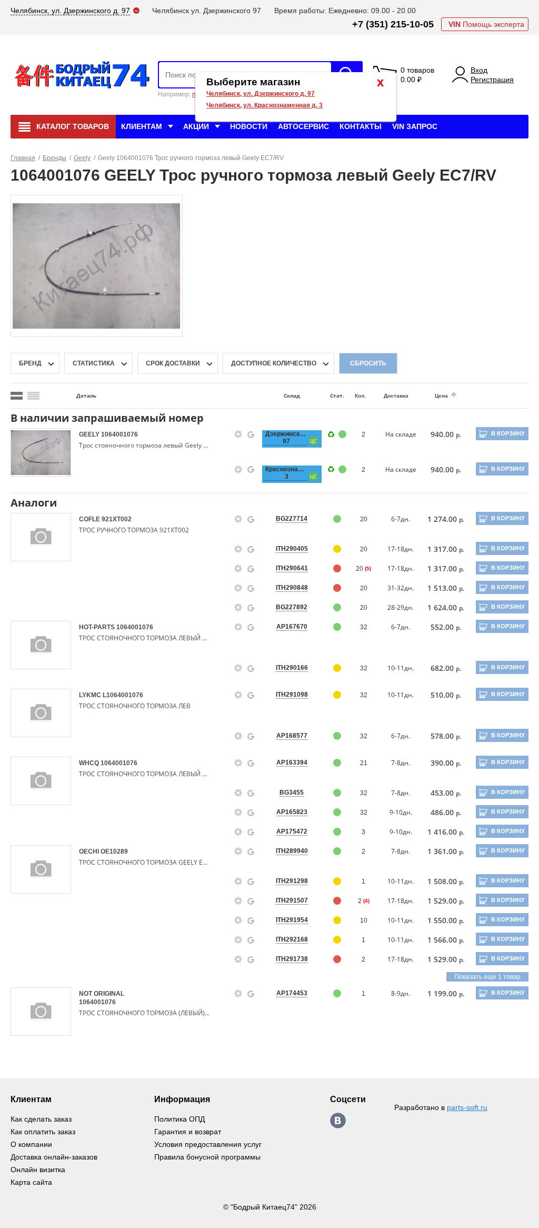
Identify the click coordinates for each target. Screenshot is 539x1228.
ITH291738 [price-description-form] (292, 959)
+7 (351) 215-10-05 (393, 24)
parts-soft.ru (467, 1107)
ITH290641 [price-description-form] (292, 568)
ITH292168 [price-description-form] (292, 939)
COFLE (90, 519)
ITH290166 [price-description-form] (292, 667)
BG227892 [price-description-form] (291, 607)
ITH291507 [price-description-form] (292, 900)
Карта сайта (31, 1182)
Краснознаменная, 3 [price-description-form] (286, 473)
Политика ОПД (179, 1119)
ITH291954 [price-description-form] (292, 920)
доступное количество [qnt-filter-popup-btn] (273, 363)
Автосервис (303, 126)
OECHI (90, 851)
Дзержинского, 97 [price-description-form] (286, 437)
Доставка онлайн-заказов (54, 1157)
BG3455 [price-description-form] (292, 792)
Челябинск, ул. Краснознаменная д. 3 (264, 105)
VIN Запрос (414, 126)
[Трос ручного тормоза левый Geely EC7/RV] (96, 265)
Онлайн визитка (38, 1169)
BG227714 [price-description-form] (291, 518)
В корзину (508, 433)
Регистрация (492, 79)
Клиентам (141, 126)
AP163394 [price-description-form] (291, 762)
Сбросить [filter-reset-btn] (368, 363)
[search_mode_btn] (17, 396)
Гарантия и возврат (187, 1131)
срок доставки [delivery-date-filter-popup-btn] (173, 363)
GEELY (90, 434)
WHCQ (90, 763)
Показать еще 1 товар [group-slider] (487, 977)
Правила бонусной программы (207, 1157)
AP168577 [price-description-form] (291, 735)
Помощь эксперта (486, 24)
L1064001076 (123, 695)
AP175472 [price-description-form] (291, 831)
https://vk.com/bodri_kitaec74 (338, 1120)
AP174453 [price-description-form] (291, 993)
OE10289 (114, 851)
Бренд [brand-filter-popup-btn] (30, 363)
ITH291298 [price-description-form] (292, 881)
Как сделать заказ (41, 1119)
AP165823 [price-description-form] (291, 812)
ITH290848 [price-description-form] (292, 587)
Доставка (396, 396)
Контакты (361, 126)
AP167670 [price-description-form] (291, 626)
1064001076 (119, 434)
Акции (196, 126)
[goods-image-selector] (41, 452)
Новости (248, 126)
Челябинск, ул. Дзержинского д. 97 (260, 93)
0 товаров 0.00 (417, 75)
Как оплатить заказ (43, 1131)
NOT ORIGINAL (101, 993)
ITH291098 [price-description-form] (292, 694)
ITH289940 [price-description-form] (292, 851)
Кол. (360, 396)
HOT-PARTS (97, 627)
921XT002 (117, 519)
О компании (31, 1144)
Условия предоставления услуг (208, 1144)
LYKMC (91, 695)
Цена (441, 396)
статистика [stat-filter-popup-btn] (94, 363)
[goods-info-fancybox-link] (238, 434)
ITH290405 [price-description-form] (292, 548)
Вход (479, 70)
